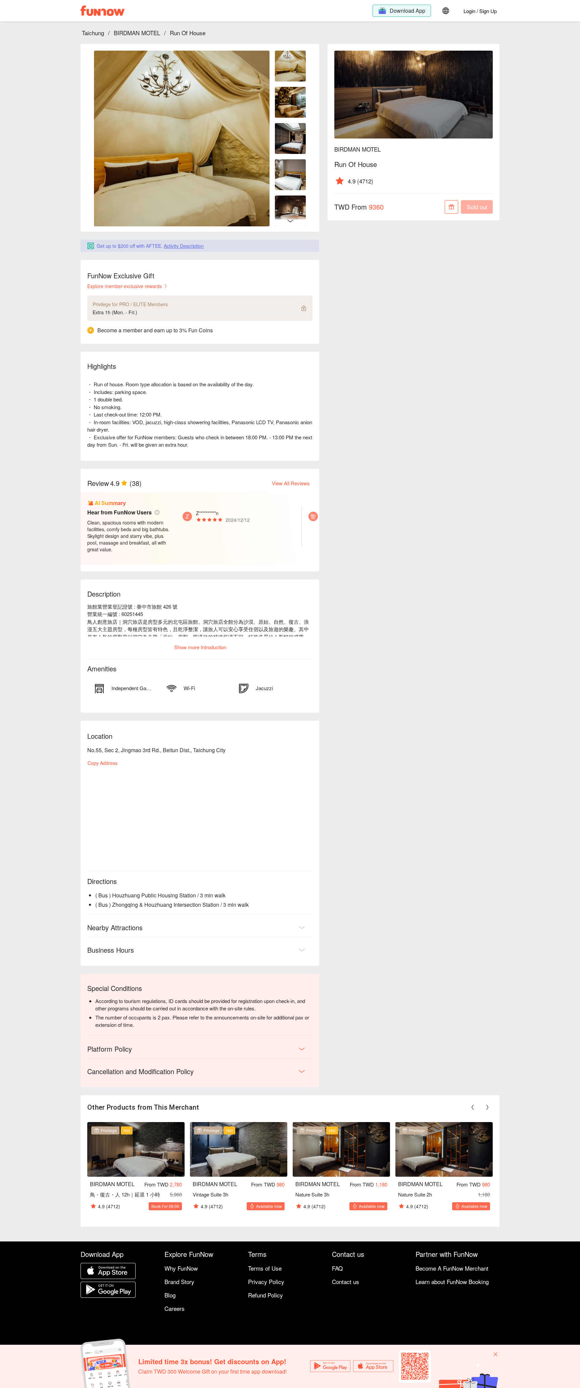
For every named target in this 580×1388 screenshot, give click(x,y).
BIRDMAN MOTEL (137, 33)
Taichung (93, 33)
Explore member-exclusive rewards (124, 286)
